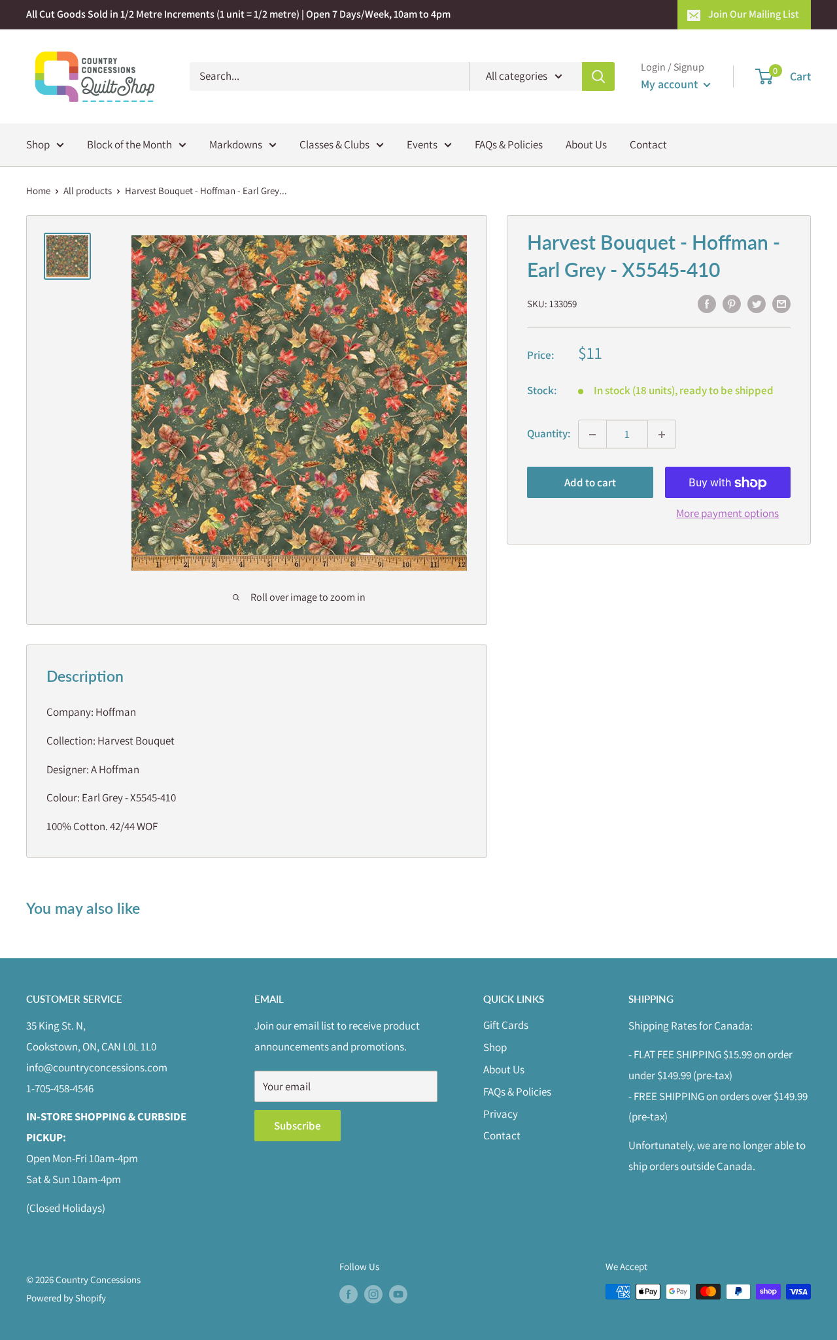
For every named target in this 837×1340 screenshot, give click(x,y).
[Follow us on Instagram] (373, 1293)
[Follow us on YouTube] (398, 1293)
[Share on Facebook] (707, 303)
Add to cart (590, 483)
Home (38, 190)
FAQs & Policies (509, 144)
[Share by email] (781, 303)
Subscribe (297, 1125)
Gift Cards (505, 1025)
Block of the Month (129, 144)
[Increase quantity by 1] (661, 434)
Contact (648, 144)
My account (670, 84)
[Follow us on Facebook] (348, 1293)
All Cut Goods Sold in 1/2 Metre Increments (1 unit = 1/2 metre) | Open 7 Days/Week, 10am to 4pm (238, 14)
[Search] (598, 76)
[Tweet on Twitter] (756, 303)
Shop (38, 144)
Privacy (500, 1114)
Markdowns (235, 144)
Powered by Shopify (66, 1298)
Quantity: (548, 434)
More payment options (727, 514)
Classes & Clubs (334, 144)
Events (422, 144)
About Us (586, 144)
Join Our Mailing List (753, 14)
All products (87, 190)
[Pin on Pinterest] (732, 303)
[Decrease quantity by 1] (592, 434)
